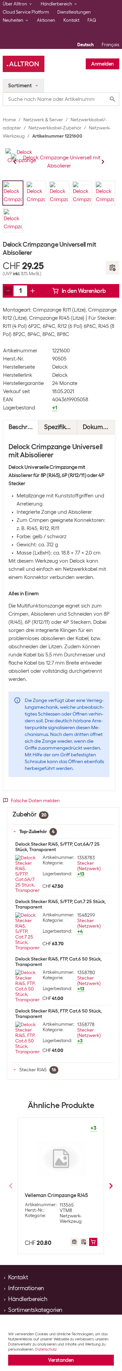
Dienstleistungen (74, 12)
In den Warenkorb (84, 290)
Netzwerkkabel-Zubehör (54, 127)
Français (110, 44)
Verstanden (61, 1360)
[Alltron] (23, 64)
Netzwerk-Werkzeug (71, 1218)
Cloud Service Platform (26, 12)
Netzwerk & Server (43, 119)
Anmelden (102, 64)
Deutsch (85, 44)
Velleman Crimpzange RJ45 (56, 1195)
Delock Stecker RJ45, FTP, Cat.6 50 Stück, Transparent (58, 961)
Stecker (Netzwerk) (89, 865)
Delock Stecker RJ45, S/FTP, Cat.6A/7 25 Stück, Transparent (57, 846)
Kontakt (71, 20)
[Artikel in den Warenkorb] (93, 1242)
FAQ (91, 20)
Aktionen (46, 20)
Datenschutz (46, 1349)
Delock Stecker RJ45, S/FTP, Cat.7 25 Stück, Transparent (60, 904)
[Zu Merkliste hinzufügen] (112, 268)
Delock (60, 367)
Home (9, 119)
